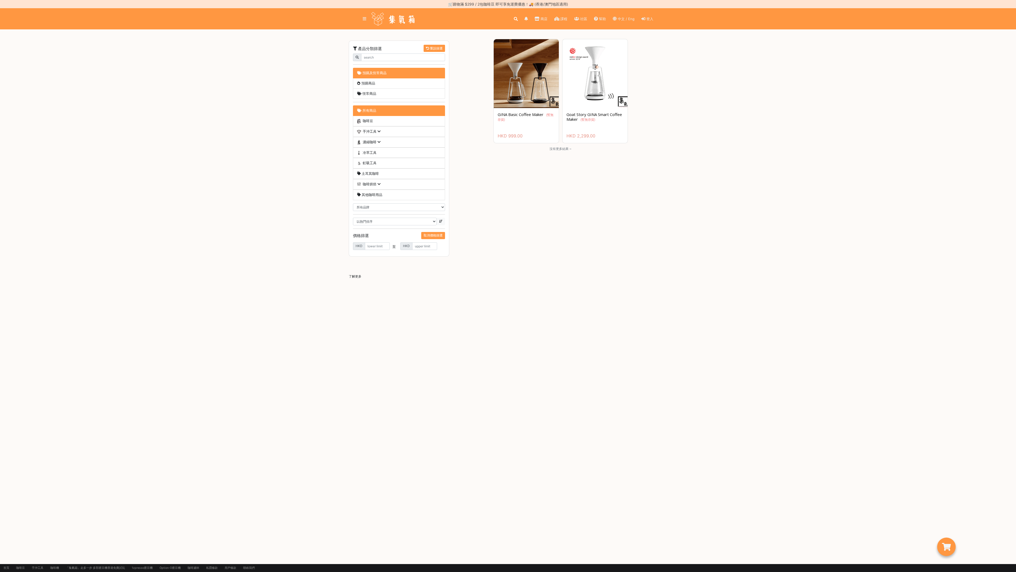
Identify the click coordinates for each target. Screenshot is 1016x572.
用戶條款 (230, 568)
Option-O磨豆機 (170, 568)
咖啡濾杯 (193, 568)
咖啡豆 (20, 568)
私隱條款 (212, 568)
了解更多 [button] (355, 276)
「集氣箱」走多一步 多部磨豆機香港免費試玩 (95, 568)
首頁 (6, 568)
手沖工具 (37, 568)
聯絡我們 (249, 568)
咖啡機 (54, 568)
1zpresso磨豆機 (142, 568)
